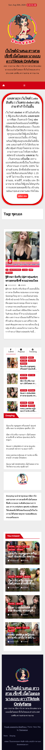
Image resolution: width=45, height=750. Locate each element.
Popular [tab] (21, 352)
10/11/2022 (12, 285)
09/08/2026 (14, 560)
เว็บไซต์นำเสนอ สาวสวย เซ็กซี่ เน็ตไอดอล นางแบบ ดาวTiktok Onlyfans (22, 56)
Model (31, 357)
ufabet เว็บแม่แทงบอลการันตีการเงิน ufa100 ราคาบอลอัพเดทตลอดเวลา (22, 743)
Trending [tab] (33, 352)
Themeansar (23, 730)
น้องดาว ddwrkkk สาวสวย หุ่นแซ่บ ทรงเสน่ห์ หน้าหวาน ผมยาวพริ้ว (28, 397)
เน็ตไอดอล (9, 272)
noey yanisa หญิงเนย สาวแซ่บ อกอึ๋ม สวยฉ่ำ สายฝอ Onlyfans (28, 412)
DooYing (24, 357)
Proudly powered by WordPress (15, 727)
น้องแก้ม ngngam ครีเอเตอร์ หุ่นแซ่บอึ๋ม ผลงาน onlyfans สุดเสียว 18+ (28, 370)
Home (6, 736)
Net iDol (23, 360)
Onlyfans (32, 360)
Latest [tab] (11, 352)
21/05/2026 (14, 587)
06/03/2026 (14, 642)
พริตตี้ (30, 269)
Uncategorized (15, 269)
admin (23, 285)
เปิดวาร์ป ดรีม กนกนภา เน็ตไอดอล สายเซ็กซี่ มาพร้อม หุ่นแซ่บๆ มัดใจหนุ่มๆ (28, 384)
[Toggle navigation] (24, 85)
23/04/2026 (14, 615)
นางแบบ (25, 269)
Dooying (12, 736)
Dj (7, 269)
